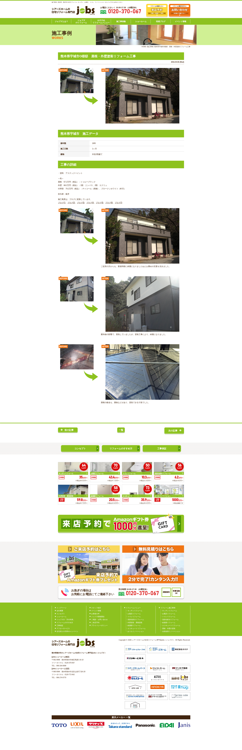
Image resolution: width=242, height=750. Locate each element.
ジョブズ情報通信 (97, 617)
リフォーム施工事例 (168, 608)
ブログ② (71, 203)
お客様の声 (95, 614)
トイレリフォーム (134, 617)
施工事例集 (121, 21)
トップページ (61, 608)
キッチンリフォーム (135, 611)
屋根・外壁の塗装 (168, 628)
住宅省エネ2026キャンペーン (67, 631)
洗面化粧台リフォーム (136, 619)
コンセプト (80, 448)
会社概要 (60, 611)
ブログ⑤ (99, 203)
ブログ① (62, 203)
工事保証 (161, 448)
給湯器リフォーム (134, 625)
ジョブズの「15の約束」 (66, 619)
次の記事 (172, 430)
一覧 (121, 430)
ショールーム (141, 21)
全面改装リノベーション (171, 631)
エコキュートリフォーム (137, 628)
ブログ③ (80, 203)
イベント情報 (180, 21)
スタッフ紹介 (96, 608)
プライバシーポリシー (99, 625)
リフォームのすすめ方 (121, 448)
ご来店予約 (95, 622)
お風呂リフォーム (134, 614)
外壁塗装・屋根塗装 (135, 622)
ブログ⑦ (118, 203)
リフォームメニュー (133, 608)
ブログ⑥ (109, 203)
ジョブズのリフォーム (81, 21)
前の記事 (69, 430)
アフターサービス (63, 628)
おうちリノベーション (136, 631)
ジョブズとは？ (61, 21)
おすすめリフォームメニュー (101, 21)
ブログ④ (90, 203)
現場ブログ (160, 21)
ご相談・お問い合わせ (99, 619)
